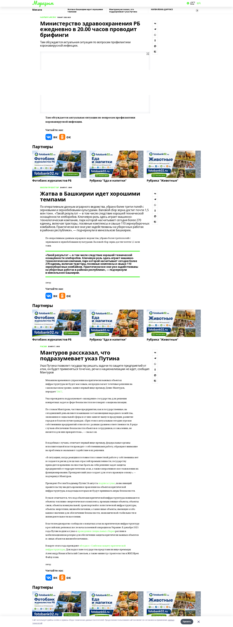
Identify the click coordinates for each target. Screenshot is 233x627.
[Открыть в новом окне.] (51, 137)
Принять (187, 621)
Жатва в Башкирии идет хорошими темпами (85, 10)
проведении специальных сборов (96, 531)
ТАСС (59, 391)
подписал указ (106, 483)
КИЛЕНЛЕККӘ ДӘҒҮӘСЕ (162, 9)
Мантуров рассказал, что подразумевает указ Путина (123, 10)
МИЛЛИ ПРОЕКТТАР (49, 187)
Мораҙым (42, 3)
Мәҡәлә (37, 9)
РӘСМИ (43, 346)
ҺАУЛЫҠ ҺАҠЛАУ (48, 17)
